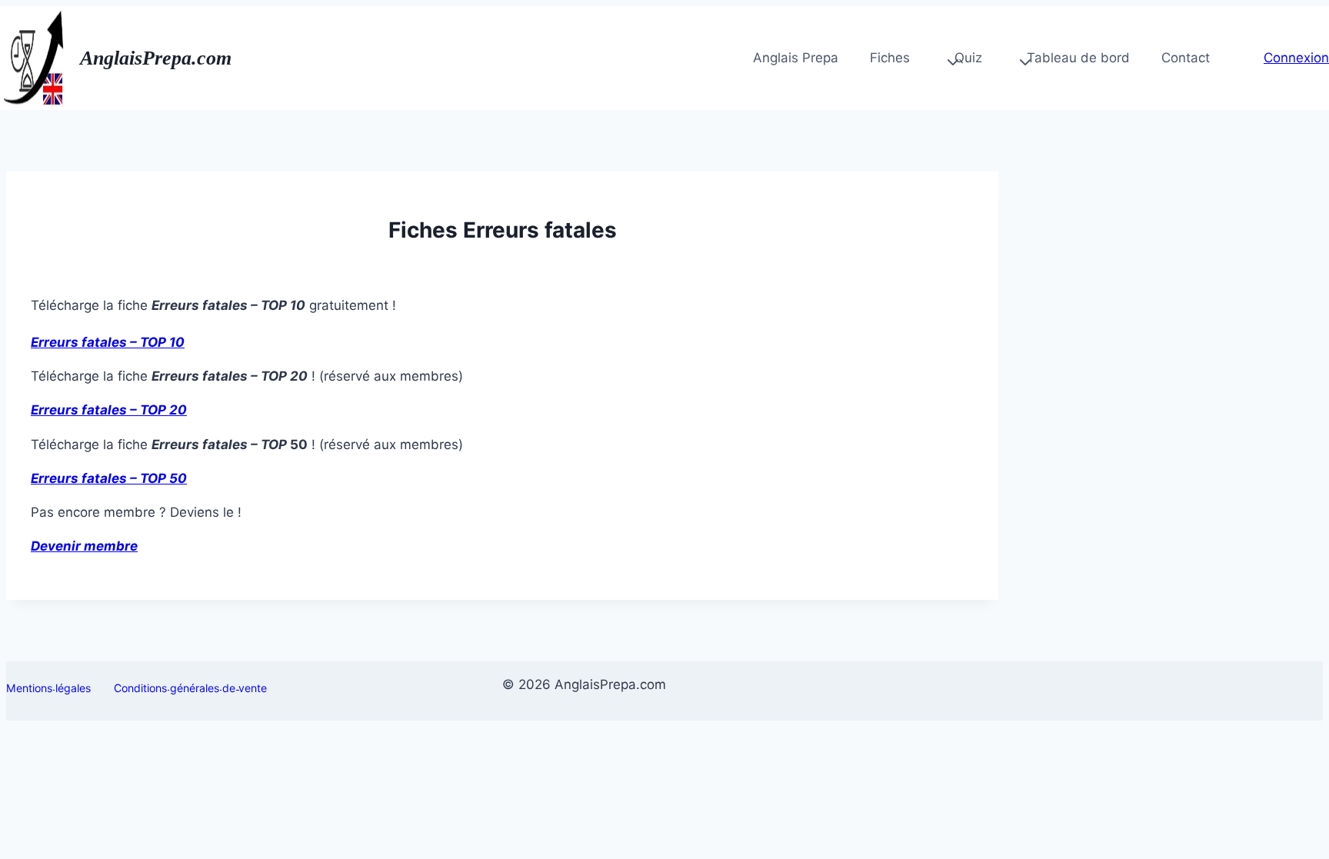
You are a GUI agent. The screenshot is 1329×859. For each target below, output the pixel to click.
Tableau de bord (1078, 57)
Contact (1185, 57)
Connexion (1296, 57)
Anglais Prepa (795, 57)
